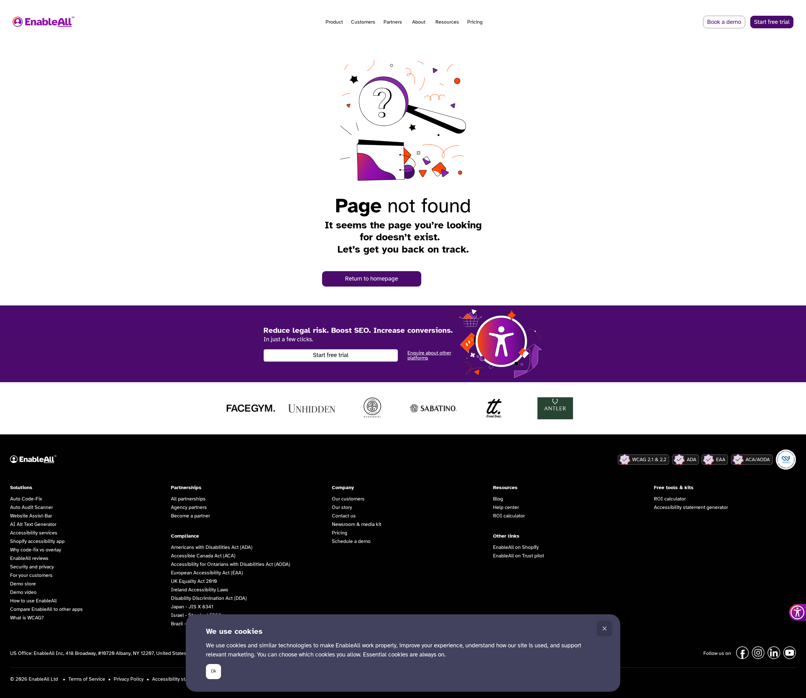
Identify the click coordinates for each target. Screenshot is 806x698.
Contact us (344, 516)
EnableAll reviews (29, 558)
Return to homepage (371, 278)
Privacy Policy (129, 679)
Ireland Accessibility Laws (199, 590)
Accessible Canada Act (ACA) (203, 556)
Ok (213, 671)
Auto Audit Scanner (31, 507)
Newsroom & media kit (356, 524)
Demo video (23, 592)
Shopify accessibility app (37, 541)
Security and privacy (32, 567)
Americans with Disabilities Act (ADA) (212, 547)
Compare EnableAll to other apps (46, 609)
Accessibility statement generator (691, 507)
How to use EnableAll (33, 601)
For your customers (31, 575)
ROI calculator (509, 516)
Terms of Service (86, 679)
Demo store (23, 584)
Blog (498, 499)
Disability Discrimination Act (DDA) (209, 598)
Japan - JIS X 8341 (192, 607)
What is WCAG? (27, 618)
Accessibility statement (177, 679)
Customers (363, 22)
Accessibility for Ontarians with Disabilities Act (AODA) (230, 564)
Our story (342, 507)
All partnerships (188, 499)
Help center (506, 507)
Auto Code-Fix (26, 499)
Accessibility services (33, 533)
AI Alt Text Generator (33, 524)
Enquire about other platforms (429, 355)
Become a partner (190, 516)
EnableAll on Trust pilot (518, 556)
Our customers (348, 499)
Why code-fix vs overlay (35, 550)
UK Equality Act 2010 (194, 581)
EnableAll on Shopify (516, 547)
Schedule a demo (351, 541)
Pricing (475, 22)
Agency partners (189, 507)
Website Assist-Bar (31, 516)
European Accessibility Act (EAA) (207, 573)
